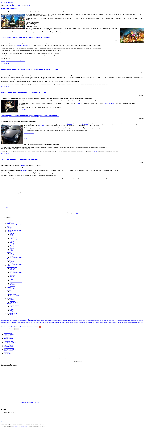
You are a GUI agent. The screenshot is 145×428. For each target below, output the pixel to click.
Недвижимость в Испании (10, 339)
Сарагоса (12, 253)
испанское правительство (5, 322)
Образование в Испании (10, 342)
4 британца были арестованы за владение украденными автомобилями (30, 116)
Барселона (12, 301)
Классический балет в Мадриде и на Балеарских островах (24, 92)
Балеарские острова (110, 103)
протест (94, 322)
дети (116, 320)
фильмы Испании (136, 322)
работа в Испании (101, 322)
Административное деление (14, 230)
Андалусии (85, 124)
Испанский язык (53, 320)
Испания (31, 320)
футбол (142, 322)
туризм (126, 322)
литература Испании (35, 322)
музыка (51, 322)
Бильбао (12, 310)
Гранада (12, 233)
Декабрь (27, 5)
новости (64, 322)
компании (24, 322)
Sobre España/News (5, 63)
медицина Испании (44, 322)
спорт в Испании (114, 322)
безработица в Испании (109, 320)
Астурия (9, 260)
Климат (9, 226)
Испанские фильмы (9, 334)
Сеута (8, 265)
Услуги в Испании (8, 350)
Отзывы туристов (8, 344)
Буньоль (12, 276)
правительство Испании (79, 322)
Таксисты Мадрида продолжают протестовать (20, 159)
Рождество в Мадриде (9, 9)
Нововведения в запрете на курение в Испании (13, 61)
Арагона (84, 151)
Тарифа (12, 235)
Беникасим (12, 275)
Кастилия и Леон (11, 288)
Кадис (11, 238)
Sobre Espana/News (5, 86)
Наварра (9, 307)
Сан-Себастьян (13, 311)
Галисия (9, 290)
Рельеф (11, 245)
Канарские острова (11, 294)
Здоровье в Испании (23, 320)
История (9, 222)
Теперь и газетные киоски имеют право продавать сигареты (26, 37)
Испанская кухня (8, 333)
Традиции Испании (9, 348)
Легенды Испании (8, 337)
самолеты (106, 322)
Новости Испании (73, 320)
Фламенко (85, 320)
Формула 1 (89, 320)
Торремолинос (13, 237)
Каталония (9, 298)
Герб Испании (10, 223)
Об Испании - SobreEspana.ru (20, 426)
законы (124, 320)
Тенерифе (12, 297)
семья (110, 322)
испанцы (12, 322)
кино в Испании (18, 322)
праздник (89, 322)
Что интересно (7, 353)
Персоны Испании (8, 345)
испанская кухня (140, 320)
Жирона (12, 299)
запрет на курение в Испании (131, 320)
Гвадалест (12, 277)
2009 (23, 5)
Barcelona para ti (14, 302)
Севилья (12, 241)
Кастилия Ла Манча (12, 313)
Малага (11, 234)
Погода (11, 250)
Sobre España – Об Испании (8, 2)
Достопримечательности (16, 257)
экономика (3, 323)
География (9, 227)
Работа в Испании (8, 346)
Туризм (11, 249)
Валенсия (9, 273)
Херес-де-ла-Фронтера (15, 239)
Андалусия (9, 231)
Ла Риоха (9, 287)
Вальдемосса (13, 268)
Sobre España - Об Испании (13, 5)
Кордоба (12, 242)
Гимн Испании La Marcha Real (14, 224)
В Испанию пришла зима (34, 139)
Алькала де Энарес (14, 305)
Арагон (8, 252)
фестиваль (130, 322)
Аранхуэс (12, 306)
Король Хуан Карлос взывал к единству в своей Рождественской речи (29, 69)
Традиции (12, 284)
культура (28, 322)
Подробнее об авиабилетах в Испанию (29, 402)
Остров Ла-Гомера (14, 295)
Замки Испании (11, 229)
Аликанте (69, 124)
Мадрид (78, 103)
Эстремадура (10, 220)
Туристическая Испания (10, 349)
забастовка (120, 320)
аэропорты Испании (99, 320)
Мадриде (23, 165)
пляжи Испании (70, 322)
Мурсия (9, 258)
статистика (121, 322)
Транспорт (81, 320)
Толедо (11, 314)
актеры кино (93, 320)
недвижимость (57, 322)
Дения (11, 279)
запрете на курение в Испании (25, 45)
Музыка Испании (8, 338)
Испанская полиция (43, 320)
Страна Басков (10, 309)
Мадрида (94, 151)
